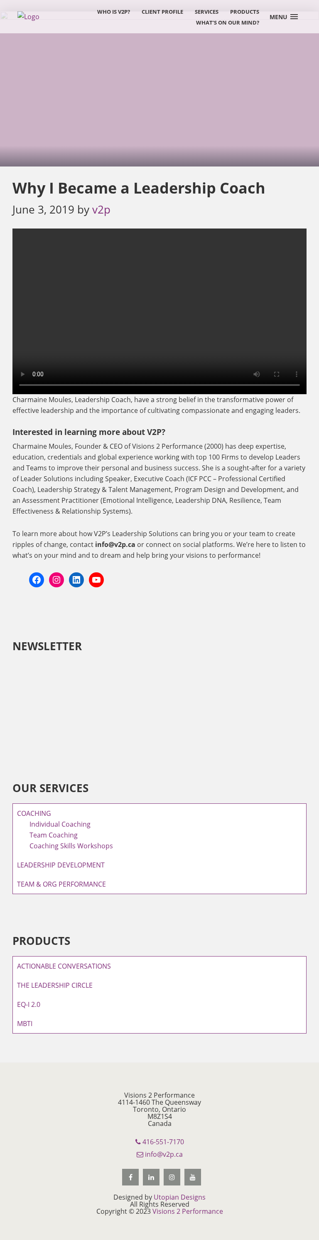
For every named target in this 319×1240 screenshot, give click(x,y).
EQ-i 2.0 (28, 1004)
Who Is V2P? (113, 11)
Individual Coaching (60, 824)
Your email (29, 691)
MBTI (24, 1023)
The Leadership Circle (55, 985)
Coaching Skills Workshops (71, 845)
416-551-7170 (162, 1141)
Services (206, 11)
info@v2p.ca (163, 1154)
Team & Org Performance (61, 884)
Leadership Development (61, 865)
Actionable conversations (64, 966)
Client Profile (162, 11)
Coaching (34, 813)
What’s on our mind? (227, 22)
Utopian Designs (180, 1197)
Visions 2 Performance (187, 1211)
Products (244, 11)
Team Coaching (53, 835)
